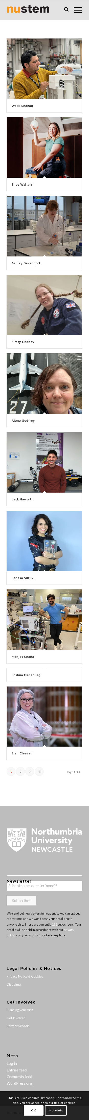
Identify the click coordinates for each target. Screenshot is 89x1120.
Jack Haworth (22, 499)
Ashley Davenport (26, 263)
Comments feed (19, 1076)
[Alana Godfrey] (44, 383)
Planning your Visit (20, 1010)
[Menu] (75, 10)
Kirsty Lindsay (23, 342)
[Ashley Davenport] (44, 226)
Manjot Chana (23, 657)
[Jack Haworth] (44, 462)
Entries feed (17, 1070)
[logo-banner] (37, 10)
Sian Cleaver (22, 753)
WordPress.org (19, 1083)
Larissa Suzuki (23, 578)
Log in (12, 1063)
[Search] (64, 10)
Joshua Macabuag (26, 675)
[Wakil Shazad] (44, 68)
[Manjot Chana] (44, 619)
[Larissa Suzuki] (44, 541)
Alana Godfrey (23, 420)
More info (56, 1110)
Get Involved (16, 1018)
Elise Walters (22, 184)
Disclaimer (14, 984)
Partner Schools (18, 1026)
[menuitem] (64, 10)
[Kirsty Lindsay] (44, 305)
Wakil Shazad (22, 106)
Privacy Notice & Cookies (25, 976)
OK (33, 1110)
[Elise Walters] (44, 147)
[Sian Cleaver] (44, 717)
